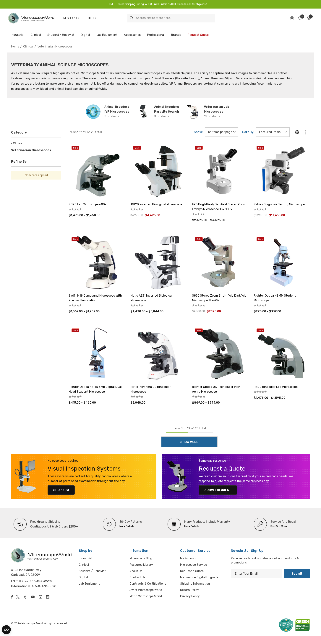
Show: (198, 132)
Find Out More (278, 526)
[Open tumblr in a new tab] (25, 596)
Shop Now (61, 490)
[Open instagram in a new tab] (41, 596)
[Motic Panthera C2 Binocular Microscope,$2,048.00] (158, 354)
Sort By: (248, 132)
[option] (45, 524)
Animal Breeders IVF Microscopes (116, 109)
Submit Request (218, 490)
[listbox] (273, 132)
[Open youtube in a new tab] (33, 596)
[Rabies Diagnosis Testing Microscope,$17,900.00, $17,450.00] (282, 171)
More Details (126, 526)
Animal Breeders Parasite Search (166, 109)
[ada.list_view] (307, 132)
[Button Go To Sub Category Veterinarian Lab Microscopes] (192, 111)
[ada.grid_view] (296, 132)
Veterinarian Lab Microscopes (216, 109)
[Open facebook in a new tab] (12, 596)
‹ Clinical (17, 143)
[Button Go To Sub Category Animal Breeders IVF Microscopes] (93, 111)
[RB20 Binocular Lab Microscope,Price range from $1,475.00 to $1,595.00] (282, 354)
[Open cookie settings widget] (6, 629)
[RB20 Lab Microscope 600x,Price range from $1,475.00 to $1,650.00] (97, 171)
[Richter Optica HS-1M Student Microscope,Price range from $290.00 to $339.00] (282, 262)
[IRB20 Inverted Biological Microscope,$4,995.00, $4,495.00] (158, 171)
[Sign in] (292, 18)
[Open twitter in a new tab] (18, 596)
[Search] (131, 18)
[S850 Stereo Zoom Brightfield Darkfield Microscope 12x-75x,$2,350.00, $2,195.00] (220, 262)
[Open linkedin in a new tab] (48, 596)
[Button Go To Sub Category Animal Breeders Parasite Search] (143, 111)
